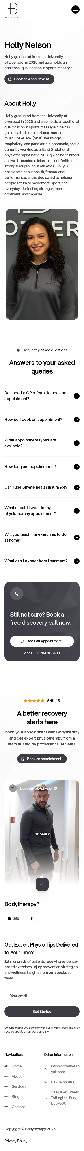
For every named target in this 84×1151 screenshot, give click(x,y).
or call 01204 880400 (42, 653)
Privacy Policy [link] (15, 1141)
